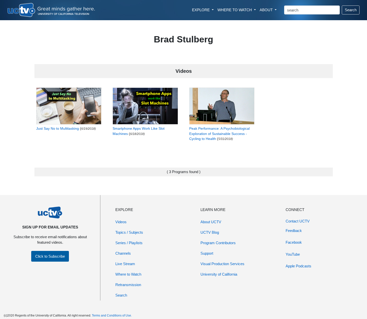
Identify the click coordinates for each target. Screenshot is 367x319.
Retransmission (128, 285)
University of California (218, 274)
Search (351, 10)
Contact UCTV (298, 221)
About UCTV (210, 222)
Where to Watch (128, 274)
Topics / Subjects (129, 232)
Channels (123, 253)
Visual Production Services (222, 264)
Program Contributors (218, 243)
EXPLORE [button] (201, 10)
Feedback (294, 230)
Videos (121, 222)
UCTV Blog (209, 232)
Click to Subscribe (50, 256)
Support (206, 253)
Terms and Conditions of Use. (112, 315)
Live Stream (125, 264)
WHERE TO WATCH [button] (235, 10)
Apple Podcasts (298, 266)
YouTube (293, 254)
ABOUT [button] (267, 10)
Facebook (294, 242)
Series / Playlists (129, 243)
